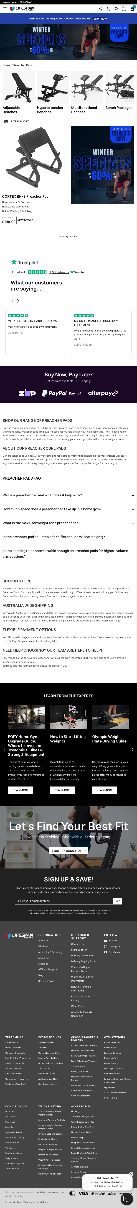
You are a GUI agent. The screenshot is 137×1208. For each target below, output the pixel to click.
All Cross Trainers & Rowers (84, 1045)
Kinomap (43, 964)
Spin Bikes (43, 1047)
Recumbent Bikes (46, 1073)
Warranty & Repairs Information (82, 979)
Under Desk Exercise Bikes (50, 1063)
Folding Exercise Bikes (48, 1058)
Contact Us (77, 944)
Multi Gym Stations (113, 1068)
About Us (43, 941)
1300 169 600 (34, 658)
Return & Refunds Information (81, 989)
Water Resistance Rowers (83, 1085)
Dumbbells (10, 1111)
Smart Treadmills (13, 1073)
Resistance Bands (13, 1153)
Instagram (115, 947)
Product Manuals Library (81, 999)
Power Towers (111, 1063)
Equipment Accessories (82, 1142)
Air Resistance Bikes (47, 1079)
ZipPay (12, 641)
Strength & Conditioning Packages (50, 1166)
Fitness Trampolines (81, 1132)
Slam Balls (10, 1127)
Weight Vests (11, 1158)
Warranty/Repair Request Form (81, 969)
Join (117, 901)
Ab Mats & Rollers (79, 1167)
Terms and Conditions (35, 1202)
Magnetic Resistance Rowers (81, 1078)
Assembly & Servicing (50, 952)
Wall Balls (10, 1148)
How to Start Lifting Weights (68, 740)
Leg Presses (109, 1087)
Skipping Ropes (78, 1172)
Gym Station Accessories (83, 1148)
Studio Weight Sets (47, 1139)
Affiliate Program (48, 969)
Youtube (113, 941)
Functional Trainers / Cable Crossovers (117, 1080)
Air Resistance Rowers (81, 1090)
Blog (40, 975)
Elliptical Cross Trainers (82, 1050)
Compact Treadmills (15, 1053)
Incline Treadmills (13, 1068)
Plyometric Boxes (13, 1132)
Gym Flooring (110, 1098)
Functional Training (14, 1137)
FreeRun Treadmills (14, 1063)
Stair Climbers (78, 1066)
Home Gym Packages (48, 1154)
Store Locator (79, 950)
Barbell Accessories (47, 1144)
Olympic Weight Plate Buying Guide (109, 740)
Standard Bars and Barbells (51, 1120)
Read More (21, 790)
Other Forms (78, 1006)
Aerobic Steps (12, 1168)
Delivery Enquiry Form (83, 961)
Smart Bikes (44, 1068)
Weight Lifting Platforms (50, 1149)
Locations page (65, 596)
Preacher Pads (111, 1058)
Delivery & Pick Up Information (97, 621)
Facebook (114, 952)
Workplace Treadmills (15, 1084)
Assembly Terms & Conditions (81, 1014)
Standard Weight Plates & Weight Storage (50, 1113)
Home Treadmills (13, 1047)
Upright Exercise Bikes (49, 1053)
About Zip (43, 958)
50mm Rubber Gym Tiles (82, 1127)
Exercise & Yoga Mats (15, 1163)
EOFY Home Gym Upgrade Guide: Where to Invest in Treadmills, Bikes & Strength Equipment (26, 746)
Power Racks (110, 1047)
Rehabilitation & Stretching (84, 1153)
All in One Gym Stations (115, 1092)
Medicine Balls (12, 1142)
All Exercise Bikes (46, 1042)
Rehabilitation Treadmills (17, 1058)
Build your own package (49, 1174)
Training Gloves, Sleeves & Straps (83, 1160)
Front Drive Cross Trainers (84, 1061)
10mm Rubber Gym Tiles (82, 1116)
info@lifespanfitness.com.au (19, 662)
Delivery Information (82, 956)
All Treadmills (11, 1042)
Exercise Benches (112, 1053)
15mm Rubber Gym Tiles (82, 1122)
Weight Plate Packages (49, 1160)
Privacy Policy (13, 1202)
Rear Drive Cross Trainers (83, 1056)
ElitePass (43, 947)
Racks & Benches (112, 1042)
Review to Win (46, 981)
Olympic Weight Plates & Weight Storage (50, 1127)
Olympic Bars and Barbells (51, 1134)
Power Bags (11, 1122)
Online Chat (81, 658)
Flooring (75, 1111)
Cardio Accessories (47, 1084)
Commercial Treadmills (16, 1079)
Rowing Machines (79, 1071)
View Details (25, 220)
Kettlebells (10, 1116)
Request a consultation (68, 851)
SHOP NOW (100, 18)
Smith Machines (112, 1073)
